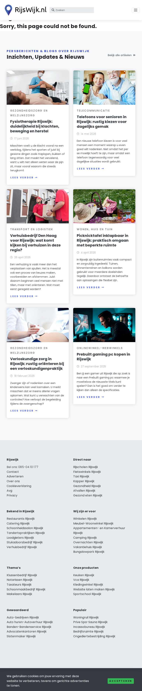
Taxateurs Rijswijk (19, 584)
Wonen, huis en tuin (95, 229)
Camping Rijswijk (85, 538)
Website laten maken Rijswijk (94, 589)
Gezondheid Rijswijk (87, 486)
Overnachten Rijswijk (88, 542)
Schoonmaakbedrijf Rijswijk (26, 589)
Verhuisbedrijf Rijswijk (22, 547)
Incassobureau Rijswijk (89, 627)
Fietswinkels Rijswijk (87, 472)
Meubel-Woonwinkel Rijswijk (93, 523)
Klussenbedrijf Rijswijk (22, 575)
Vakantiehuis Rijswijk (87, 547)
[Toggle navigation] (136, 10)
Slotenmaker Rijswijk (21, 636)
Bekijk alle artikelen (120, 55)
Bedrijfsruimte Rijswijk (88, 631)
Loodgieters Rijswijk (20, 538)
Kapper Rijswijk (83, 481)
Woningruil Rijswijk (86, 617)
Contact (13, 472)
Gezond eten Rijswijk (87, 495)
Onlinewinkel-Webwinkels (100, 348)
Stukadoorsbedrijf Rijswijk (25, 542)
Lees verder (22, 177)
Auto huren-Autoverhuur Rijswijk (30, 622)
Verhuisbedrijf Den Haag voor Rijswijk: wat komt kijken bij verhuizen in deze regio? (35, 243)
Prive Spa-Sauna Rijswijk (90, 622)
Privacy (12, 495)
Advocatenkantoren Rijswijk (27, 631)
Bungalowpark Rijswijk (88, 552)
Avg (9, 490)
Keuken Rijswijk (83, 575)
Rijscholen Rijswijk (85, 467)
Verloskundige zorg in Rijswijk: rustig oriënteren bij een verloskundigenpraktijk (37, 363)
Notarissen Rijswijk (20, 580)
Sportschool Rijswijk (87, 594)
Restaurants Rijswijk (21, 519)
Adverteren (15, 476)
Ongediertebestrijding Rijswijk (94, 636)
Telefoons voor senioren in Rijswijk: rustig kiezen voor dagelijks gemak (102, 121)
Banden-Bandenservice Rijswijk (29, 627)
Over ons (13, 481)
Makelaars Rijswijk (19, 594)
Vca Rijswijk (81, 580)
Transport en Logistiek (31, 229)
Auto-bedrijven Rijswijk (23, 617)
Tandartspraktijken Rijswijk (26, 533)
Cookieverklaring (19, 486)
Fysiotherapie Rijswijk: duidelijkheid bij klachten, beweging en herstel (34, 126)
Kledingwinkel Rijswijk (88, 584)
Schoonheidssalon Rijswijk (25, 528)
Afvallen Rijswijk (84, 490)
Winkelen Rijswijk (85, 519)
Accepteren (120, 681)
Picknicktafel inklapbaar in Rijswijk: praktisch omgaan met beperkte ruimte (103, 240)
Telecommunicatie (93, 110)
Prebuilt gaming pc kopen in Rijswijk (103, 357)
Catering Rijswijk (18, 523)
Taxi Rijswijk (81, 476)
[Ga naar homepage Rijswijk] (24, 10)
